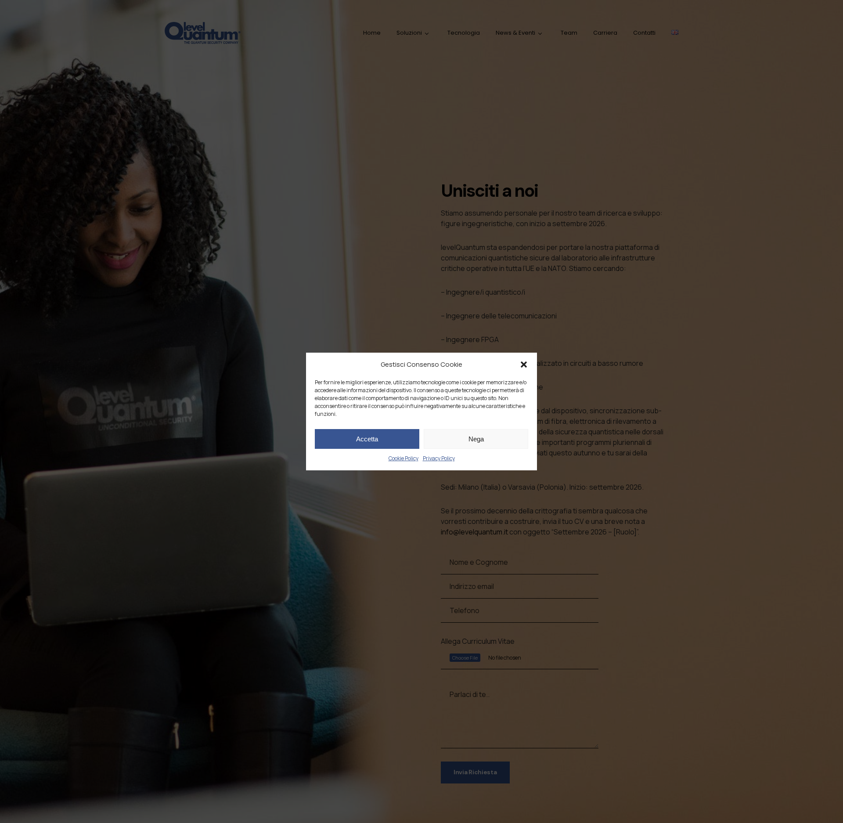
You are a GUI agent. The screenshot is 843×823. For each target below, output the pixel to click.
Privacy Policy (439, 458)
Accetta (367, 439)
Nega (476, 439)
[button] (523, 364)
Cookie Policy (403, 458)
